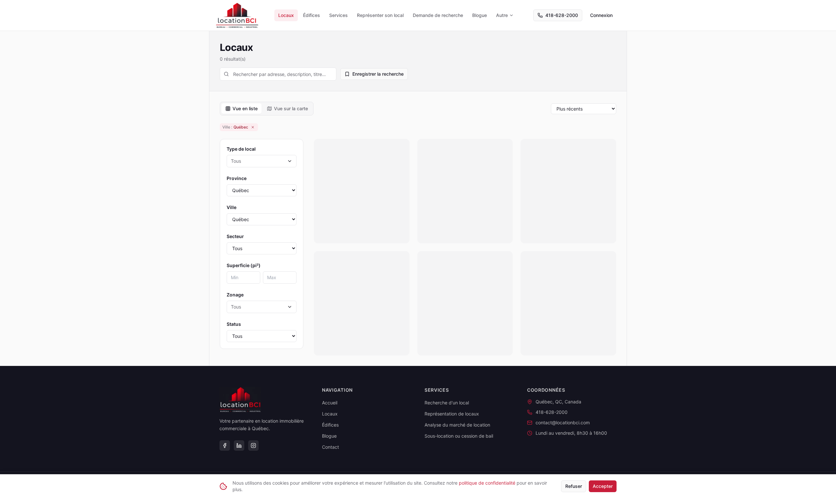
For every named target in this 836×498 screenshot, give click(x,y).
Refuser (573, 486)
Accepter (603, 486)
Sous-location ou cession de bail (459, 436)
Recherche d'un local (447, 402)
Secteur (235, 236)
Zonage (235, 294)
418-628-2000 (561, 15)
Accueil (329, 402)
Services (338, 15)
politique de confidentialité (487, 483)
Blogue (479, 15)
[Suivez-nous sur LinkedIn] (239, 445)
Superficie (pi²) (244, 265)
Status (234, 324)
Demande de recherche (438, 15)
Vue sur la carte (291, 108)
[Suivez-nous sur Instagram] (253, 445)
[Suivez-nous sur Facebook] (224, 445)
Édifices (311, 15)
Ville (231, 207)
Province (237, 178)
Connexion (601, 15)
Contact (330, 447)
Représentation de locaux (452, 413)
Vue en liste (245, 108)
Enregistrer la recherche (378, 74)
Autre (502, 15)
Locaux (286, 15)
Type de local (241, 149)
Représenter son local (380, 15)
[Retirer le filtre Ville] (252, 127)
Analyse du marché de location (457, 425)
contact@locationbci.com (563, 422)
